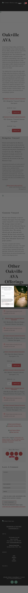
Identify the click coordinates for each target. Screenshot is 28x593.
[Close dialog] (26, 286)
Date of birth (3, 295)
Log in (19, 3)
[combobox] (2, 294)
